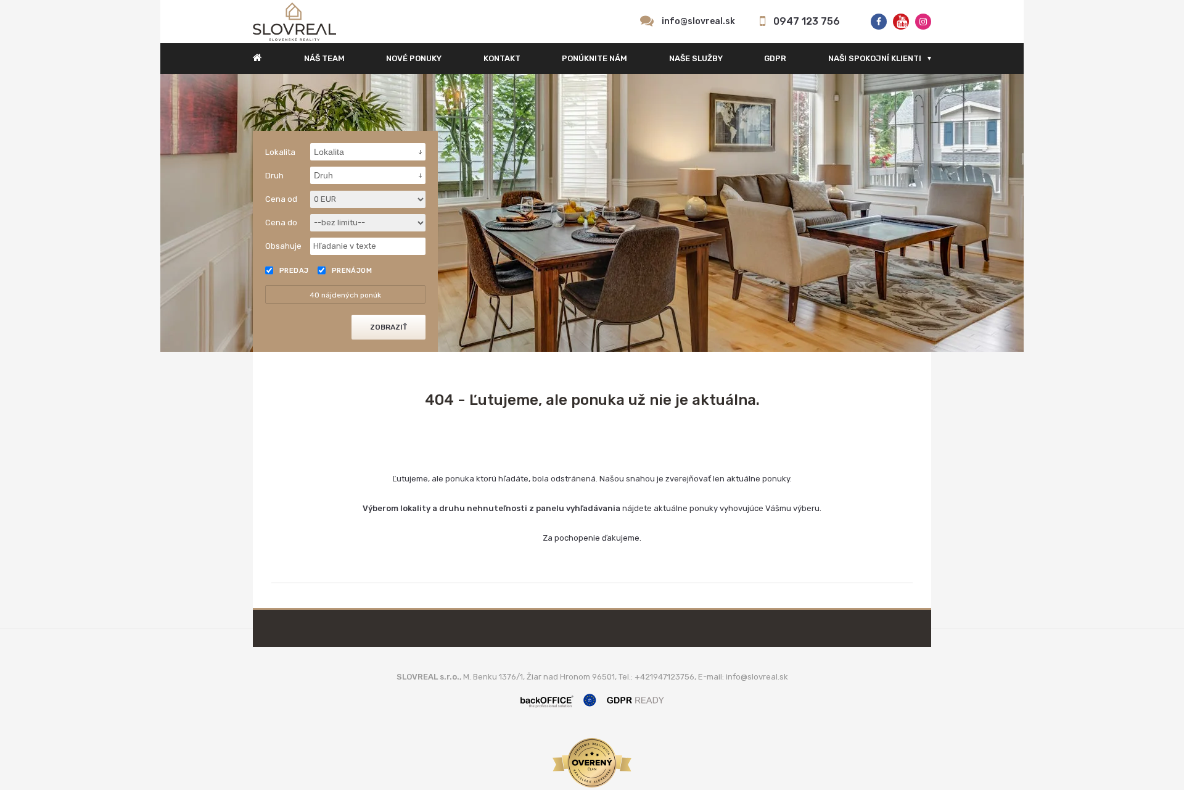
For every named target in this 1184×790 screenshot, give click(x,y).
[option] (592, 213)
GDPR (775, 58)
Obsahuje (283, 246)
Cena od (281, 199)
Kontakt (501, 58)
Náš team (324, 58)
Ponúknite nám (594, 58)
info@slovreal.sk (698, 21)
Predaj (294, 271)
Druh (274, 175)
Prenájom (352, 271)
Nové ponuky (414, 58)
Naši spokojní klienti (874, 58)
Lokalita (280, 152)
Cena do (281, 222)
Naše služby (696, 58)
